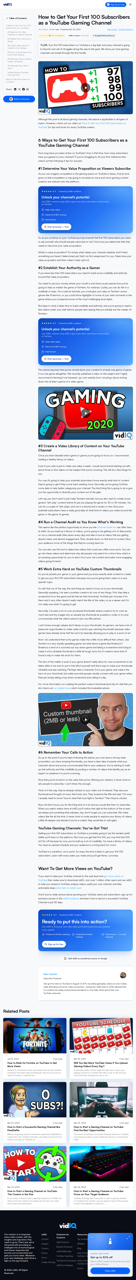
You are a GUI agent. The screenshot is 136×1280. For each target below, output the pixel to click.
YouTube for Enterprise (66, 1260)
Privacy (44, 1253)
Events (80, 1268)
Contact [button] (44, 1239)
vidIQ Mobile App (64, 1251)
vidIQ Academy (71, 898)
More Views (112, 29)
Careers (45, 1248)
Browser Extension (64, 1247)
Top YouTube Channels (87, 1239)
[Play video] (85, 87)
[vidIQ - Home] (7, 4)
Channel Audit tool (107, 527)
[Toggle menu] (130, 4)
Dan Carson (43, 29)
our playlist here (62, 688)
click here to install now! (68, 887)
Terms (44, 1257)
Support (44, 1244)
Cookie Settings (48, 1262)
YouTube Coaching (64, 1256)
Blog (79, 1248)
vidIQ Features (62, 1242)
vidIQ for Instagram (64, 1265)
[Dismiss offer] (129, 1236)
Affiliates (81, 1244)
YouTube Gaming (125, 29)
